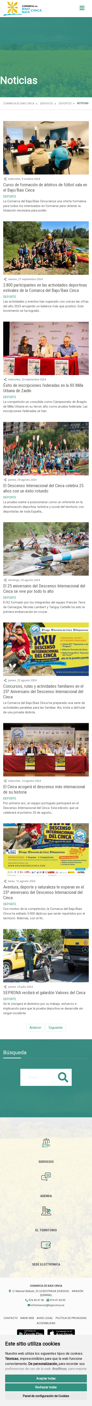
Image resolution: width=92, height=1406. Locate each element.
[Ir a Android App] (31, 1333)
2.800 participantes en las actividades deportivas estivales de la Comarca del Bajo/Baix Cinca (45, 287)
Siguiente (56, 1028)
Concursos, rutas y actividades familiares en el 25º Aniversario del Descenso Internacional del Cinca (43, 691)
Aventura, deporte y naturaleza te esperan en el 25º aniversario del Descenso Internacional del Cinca (43, 892)
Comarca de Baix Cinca (18, 103)
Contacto (11, 1318)
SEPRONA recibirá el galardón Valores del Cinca (44, 992)
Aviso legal (45, 1318)
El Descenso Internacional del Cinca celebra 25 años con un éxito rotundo (43, 488)
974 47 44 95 (57, 1300)
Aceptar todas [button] (46, 1378)
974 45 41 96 (36, 1300)
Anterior (35, 1028)
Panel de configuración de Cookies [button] (46, 1396)
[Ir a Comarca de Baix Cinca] (22, 8)
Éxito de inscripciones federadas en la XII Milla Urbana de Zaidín (43, 388)
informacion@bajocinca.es (47, 1305)
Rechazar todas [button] (46, 1387)
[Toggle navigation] (82, 9)
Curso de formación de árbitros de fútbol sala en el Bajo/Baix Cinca (45, 187)
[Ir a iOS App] (61, 1333)
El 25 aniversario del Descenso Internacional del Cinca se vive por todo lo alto (44, 588)
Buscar (63, 1077)
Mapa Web (27, 1318)
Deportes (65, 103)
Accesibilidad (46, 1323)
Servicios (46, 103)
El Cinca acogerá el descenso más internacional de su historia (44, 789)
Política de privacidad (71, 1318)
